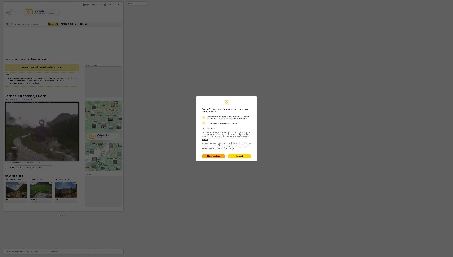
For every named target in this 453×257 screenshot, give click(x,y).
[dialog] (226, 128)
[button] (226, 128)
